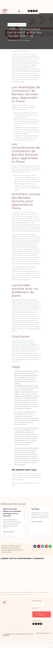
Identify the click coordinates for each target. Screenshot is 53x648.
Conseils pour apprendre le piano (17, 24)
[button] (19, 11)
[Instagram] (34, 11)
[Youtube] (29, 11)
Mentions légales (43, 633)
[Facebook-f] (31, 11)
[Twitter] (36, 11)
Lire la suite (8, 531)
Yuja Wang (35, 509)
